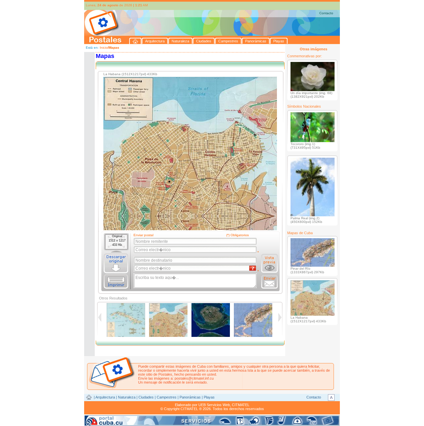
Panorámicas (190, 397)
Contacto (326, 13)
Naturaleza (126, 397)
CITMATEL (240, 405)
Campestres (167, 397)
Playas (209, 397)
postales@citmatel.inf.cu (194, 378)
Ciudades (146, 397)
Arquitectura (105, 397)
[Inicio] (135, 41)
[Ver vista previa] (269, 263)
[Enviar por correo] (269, 282)
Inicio (104, 47)
